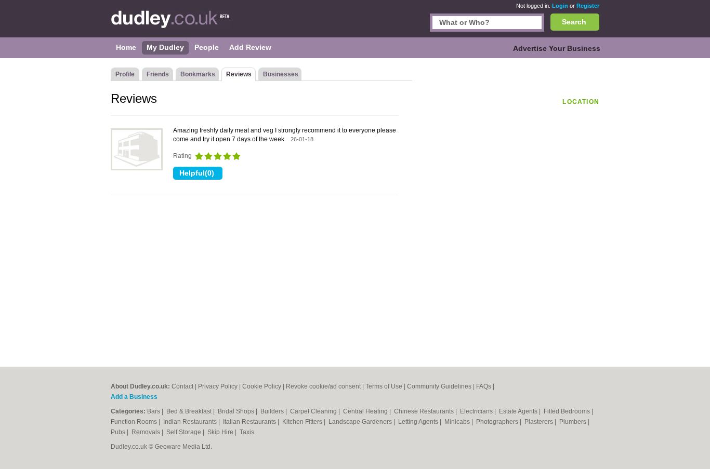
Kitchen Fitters (303, 421)
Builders (272, 411)
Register (587, 6)
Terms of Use (383, 386)
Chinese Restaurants (424, 411)
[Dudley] (170, 23)
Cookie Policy (261, 386)
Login (560, 6)
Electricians (477, 411)
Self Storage (184, 432)
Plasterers (539, 421)
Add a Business (134, 396)
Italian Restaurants (250, 421)
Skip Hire (221, 432)
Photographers (498, 421)
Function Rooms (135, 421)
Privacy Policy (218, 386)
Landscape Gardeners (360, 421)
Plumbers (573, 421)
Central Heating (366, 411)
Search (574, 22)
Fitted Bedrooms (567, 411)
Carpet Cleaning (314, 411)
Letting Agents (419, 421)
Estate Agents (519, 411)
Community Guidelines (439, 386)
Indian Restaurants (190, 421)
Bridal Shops (237, 411)
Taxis (247, 432)
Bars (154, 411)
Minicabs (457, 421)
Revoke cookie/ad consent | (325, 386)
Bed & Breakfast (189, 411)
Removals (147, 432)
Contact (182, 386)
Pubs (119, 432)
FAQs (483, 386)
